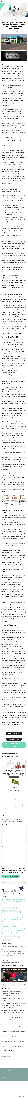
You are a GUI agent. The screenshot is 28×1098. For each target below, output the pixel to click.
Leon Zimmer (4, 991)
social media (17, 933)
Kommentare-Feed (5, 1059)
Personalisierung (20, 930)
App (9, 901)
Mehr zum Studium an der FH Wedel (14, 745)
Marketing (12, 917)
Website (3, 860)
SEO (11, 933)
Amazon (4, 901)
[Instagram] (14, 15)
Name (3, 846)
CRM (14, 906)
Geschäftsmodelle (20, 913)
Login (3, 1075)
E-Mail (3, 853)
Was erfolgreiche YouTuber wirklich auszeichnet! (13, 1046)
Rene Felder (4, 998)
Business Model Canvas (14, 904)
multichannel (19, 924)
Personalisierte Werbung (8, 930)
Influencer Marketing (13, 915)
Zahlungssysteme (6, 939)
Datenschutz (5, 908)
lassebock (20, 32)
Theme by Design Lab (21, 1096)
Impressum (5, 1071)
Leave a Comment (21, 800)
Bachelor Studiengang (14, 733)
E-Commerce (14, 19)
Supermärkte (18, 935)
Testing (4, 937)
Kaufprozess (5, 917)
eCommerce (5, 913)
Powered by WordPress (8, 1096)
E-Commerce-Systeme (15, 910)
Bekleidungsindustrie (17, 901)
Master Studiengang (14, 739)
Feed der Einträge (5, 1056)
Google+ (4, 915)
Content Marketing (6, 906)
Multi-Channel (5, 919)
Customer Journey (21, 906)
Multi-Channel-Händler (7, 921)
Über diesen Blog (13, 1073)
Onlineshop (13, 928)
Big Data (4, 904)
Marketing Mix (20, 917)
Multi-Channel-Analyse (16, 919)
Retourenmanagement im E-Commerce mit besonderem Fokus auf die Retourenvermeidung (12, 993)
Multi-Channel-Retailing (8, 924)
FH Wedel (22, 1073)
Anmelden (3, 1053)
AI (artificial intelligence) (19, 899)
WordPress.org (5, 1063)
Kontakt (19, 1071)
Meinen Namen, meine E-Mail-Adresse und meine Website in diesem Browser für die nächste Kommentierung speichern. (13, 870)
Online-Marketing (15, 926)
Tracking (10, 937)
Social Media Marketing (7, 935)
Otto (19, 928)
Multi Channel (5, 926)
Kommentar (5, 825)
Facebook (12, 913)
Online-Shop (5, 928)
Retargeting (5, 933)
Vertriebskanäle (17, 937)
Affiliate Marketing (6, 899)
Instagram (4, 1073)
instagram (22, 915)
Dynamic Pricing (14, 908)
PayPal (23, 928)
